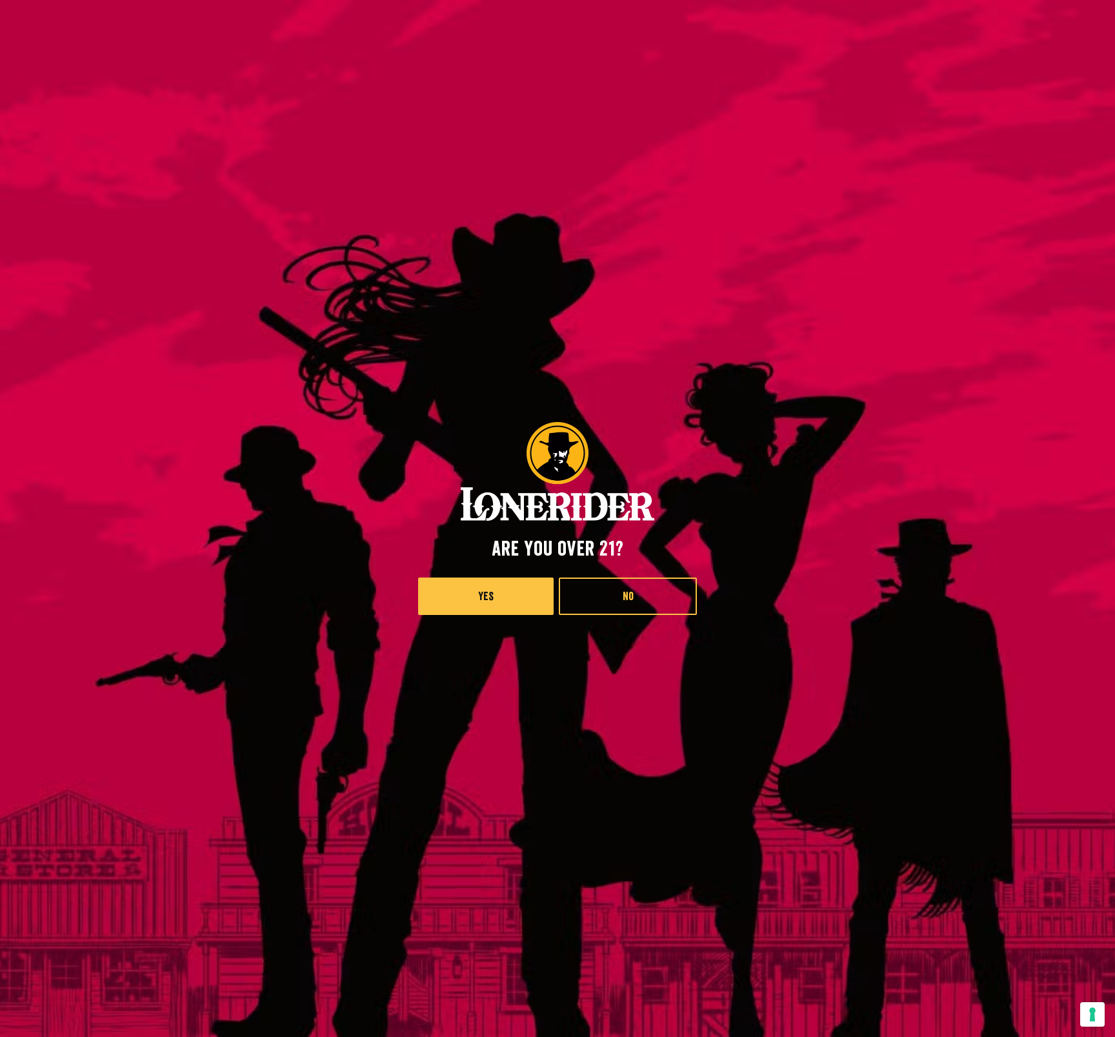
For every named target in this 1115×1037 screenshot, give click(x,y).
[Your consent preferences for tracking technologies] (1092, 1014)
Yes (486, 596)
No (628, 596)
